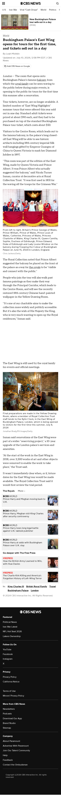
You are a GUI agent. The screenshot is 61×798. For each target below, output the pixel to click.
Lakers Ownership (12, 636)
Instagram (7, 659)
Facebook (8, 654)
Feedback (8, 760)
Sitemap (7, 728)
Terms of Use (9, 691)
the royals (34, 267)
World (43, 10)
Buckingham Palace (18, 590)
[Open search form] (57, 3)
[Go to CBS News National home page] (30, 3)
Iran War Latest (10, 627)
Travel (52, 586)
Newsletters (9, 709)
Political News (10, 622)
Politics (52, 10)
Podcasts (7, 714)
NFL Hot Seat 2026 (12, 631)
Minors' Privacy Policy (13, 696)
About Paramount (11, 741)
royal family (22, 83)
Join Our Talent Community (16, 750)
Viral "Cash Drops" (29, 10)
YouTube (7, 649)
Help (5, 755)
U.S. (4, 10)
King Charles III (16, 586)
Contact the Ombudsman (15, 765)
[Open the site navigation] (11, 3)
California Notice (11, 682)
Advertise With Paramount (16, 746)
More (21, 491)
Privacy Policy (9, 677)
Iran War (13, 10)
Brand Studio (9, 723)
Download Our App (12, 718)
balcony (41, 80)
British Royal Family (36, 586)
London (35, 590)
